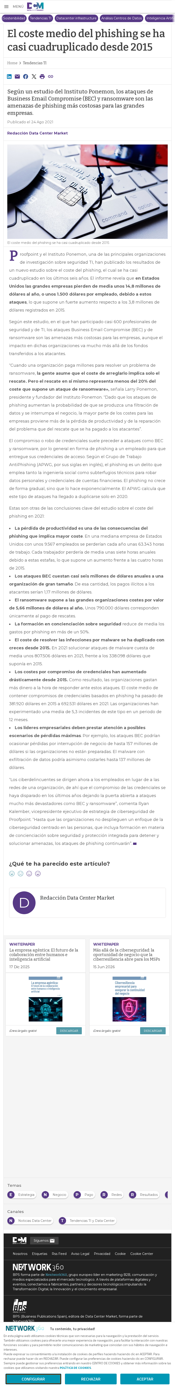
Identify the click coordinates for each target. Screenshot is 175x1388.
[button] (13, 6)
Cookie (120, 1254)
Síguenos (41, 1240)
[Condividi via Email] (17, 76)
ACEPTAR (145, 1379)
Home (12, 63)
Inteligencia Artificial (154, 18)
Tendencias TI (32, 18)
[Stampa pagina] (42, 76)
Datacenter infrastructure (68, 18)
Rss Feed (59, 1254)
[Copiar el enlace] (50, 76)
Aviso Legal (80, 1254)
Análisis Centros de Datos (113, 18)
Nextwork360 (56, 1275)
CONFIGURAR (33, 1379)
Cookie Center (141, 1254)
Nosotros (20, 1254)
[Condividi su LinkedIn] (9, 76)
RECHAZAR (90, 1379)
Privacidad (102, 1254)
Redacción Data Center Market (37, 133)
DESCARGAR (69, 1030)
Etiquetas (39, 1254)
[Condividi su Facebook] (25, 76)
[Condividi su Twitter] (34, 76)
